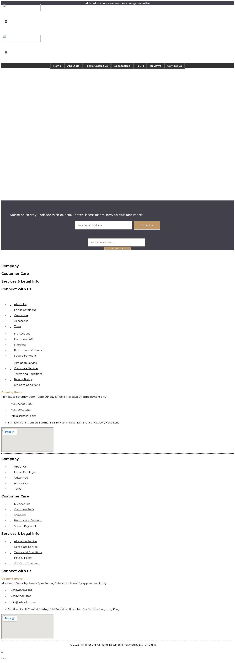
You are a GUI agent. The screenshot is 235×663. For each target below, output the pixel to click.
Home (57, 65)
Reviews (155, 65)
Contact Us (174, 65)
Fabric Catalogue (97, 65)
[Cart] (5, 24)
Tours (140, 65)
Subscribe (147, 225)
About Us (73, 65)
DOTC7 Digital (147, 644)
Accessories (122, 65)
